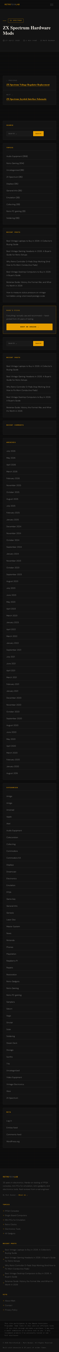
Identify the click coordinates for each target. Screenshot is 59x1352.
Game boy (10, 899)
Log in (9, 1121)
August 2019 (12, 773)
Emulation (10, 197)
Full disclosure (11, 1335)
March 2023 (11, 615)
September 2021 (13, 650)
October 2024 (12, 540)
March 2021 (11, 677)
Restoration (11, 974)
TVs (8, 1063)
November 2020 (13, 705)
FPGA (8, 892)
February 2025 (13, 512)
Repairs (9, 967)
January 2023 (12, 622)
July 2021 (10, 657)
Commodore (12, 851)
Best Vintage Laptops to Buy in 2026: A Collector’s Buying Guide (28, 1251)
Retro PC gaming (14, 211)
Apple (9, 817)
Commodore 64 (13, 858)
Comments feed (13, 1134)
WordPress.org (13, 1141)
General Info (11, 190)
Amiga (9, 796)
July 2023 (10, 588)
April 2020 (11, 746)
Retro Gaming (12, 163)
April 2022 (11, 629)
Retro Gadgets (12, 981)
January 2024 (12, 554)
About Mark (10, 1301)
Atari (8, 823)
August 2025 (12, 499)
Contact (8, 1305)
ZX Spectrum (16, 20)
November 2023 (13, 561)
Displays (10, 184)
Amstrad (10, 810)
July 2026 (10, 451)
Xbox (8, 1091)
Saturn (9, 1009)
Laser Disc (11, 919)
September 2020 (14, 718)
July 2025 (10, 506)
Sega (8, 1016)
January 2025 (12, 519)
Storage (9, 1050)
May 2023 (10, 602)
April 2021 (10, 670)
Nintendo (10, 940)
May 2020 (10, 739)
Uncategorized (12, 170)
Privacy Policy (11, 1310)
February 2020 (13, 759)
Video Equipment (14, 1077)
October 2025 (12, 492)
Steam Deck (11, 1043)
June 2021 (11, 663)
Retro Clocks (11, 1224)
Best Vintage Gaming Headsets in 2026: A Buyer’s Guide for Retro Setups (30, 1259)
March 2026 (11, 471)
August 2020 (12, 725)
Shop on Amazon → (29, 327)
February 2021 (12, 684)
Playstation (11, 954)
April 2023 (11, 609)
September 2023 (14, 574)
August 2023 (12, 581)
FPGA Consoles (12, 1211)
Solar (8, 1029)
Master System (13, 926)
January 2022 (12, 643)
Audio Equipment (14, 156)
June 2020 (11, 732)
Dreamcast (11, 871)
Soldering (10, 218)
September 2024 (14, 547)
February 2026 (13, 478)
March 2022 (11, 636)
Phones (9, 947)
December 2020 (13, 698)
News (8, 933)
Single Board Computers (16, 1215)
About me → (23, 1195)
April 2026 (11, 465)
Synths (9, 1057)
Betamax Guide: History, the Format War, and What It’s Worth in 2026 (29, 1283)
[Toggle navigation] (51, 5)
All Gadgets (10, 1233)
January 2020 (12, 766)
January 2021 (12, 691)
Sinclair (9, 1022)
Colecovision (12, 837)
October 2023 (12, 567)
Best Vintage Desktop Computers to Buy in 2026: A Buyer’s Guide (28, 1275)
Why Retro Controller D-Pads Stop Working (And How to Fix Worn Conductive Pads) (30, 1267)
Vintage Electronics (15, 1084)
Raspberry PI (12, 961)
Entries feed (11, 1127)
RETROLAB (12, 4)
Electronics (11, 878)
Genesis (10, 913)
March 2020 (11, 753)
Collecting (11, 204)
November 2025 (13, 485)
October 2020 (12, 711)
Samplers (10, 1002)
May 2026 (10, 458)
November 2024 (13, 533)
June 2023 (11, 595)
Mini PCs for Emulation (15, 1220)
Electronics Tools (12, 1229)
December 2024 (13, 526)
